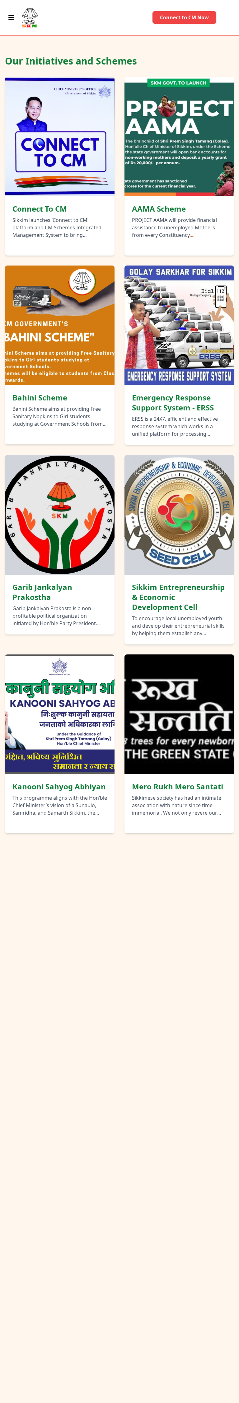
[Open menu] (11, 17)
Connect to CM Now (184, 17)
